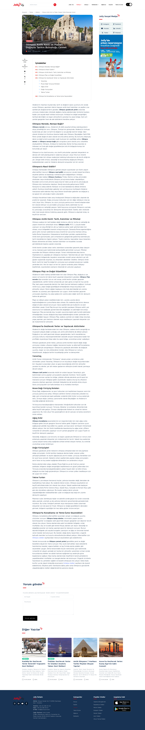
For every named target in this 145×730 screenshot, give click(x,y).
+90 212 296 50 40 (45, 706)
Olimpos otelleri (38, 538)
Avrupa (76, 658)
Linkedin (118, 28)
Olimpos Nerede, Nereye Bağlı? (49, 67)
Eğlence (103, 4)
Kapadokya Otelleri (99, 704)
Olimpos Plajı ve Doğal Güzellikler (50, 75)
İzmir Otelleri (97, 716)
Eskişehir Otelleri (98, 710)
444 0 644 (46, 712)
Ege (101, 658)
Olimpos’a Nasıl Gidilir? (46, 69)
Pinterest (118, 32)
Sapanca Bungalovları (100, 701)
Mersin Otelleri (97, 707)
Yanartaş (44, 81)
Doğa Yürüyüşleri (47, 89)
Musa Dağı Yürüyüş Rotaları (50, 84)
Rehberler (95, 4)
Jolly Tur (71, 4)
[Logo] (18, 4)
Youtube (106, 28)
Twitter (106, 32)
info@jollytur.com (44, 709)
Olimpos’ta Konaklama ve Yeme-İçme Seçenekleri (55, 96)
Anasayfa (24, 12)
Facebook (118, 24)
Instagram (106, 24)
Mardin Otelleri (98, 713)
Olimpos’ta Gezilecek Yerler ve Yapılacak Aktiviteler (56, 78)
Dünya (86, 4)
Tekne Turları (45, 92)
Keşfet (111, 4)
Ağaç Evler (44, 86)
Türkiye (78, 4)
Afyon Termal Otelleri (99, 719)
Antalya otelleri (69, 563)
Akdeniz (37, 12)
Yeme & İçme (119, 4)
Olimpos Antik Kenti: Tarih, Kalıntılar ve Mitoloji (55, 72)
